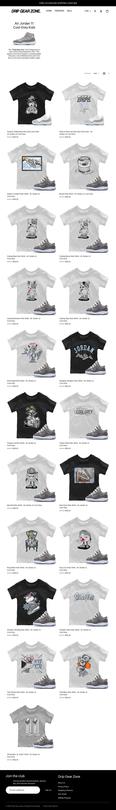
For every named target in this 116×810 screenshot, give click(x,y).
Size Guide (62, 794)
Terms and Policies (50, 806)
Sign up (48, 790)
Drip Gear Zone (18, 806)
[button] (96, 73)
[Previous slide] (11, 104)
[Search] (95, 11)
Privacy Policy (63, 787)
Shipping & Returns (65, 790)
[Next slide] (52, 104)
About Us (61, 783)
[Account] (101, 11)
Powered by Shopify (32, 806)
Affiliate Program (64, 798)
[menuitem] (69, 11)
